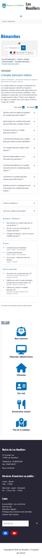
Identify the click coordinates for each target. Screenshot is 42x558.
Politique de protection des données (17, 512)
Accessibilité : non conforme (13, 504)
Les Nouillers (33, 6)
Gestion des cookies (10, 514)
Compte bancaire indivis (10, 64)
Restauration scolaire (21, 411)
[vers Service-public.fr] (22, 53)
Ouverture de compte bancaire (17, 273)
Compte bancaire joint (14, 253)
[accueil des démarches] (19, 43)
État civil (21, 393)
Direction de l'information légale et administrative (17, 305)
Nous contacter (21, 338)
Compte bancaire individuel (16, 248)
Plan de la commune (21, 429)
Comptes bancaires (22, 61)
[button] (19, 114)
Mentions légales (9, 509)
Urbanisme (21, 374)
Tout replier (18, 107)
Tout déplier (31, 107)
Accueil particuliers (9, 59)
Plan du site (7, 506)
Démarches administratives (21, 356)
